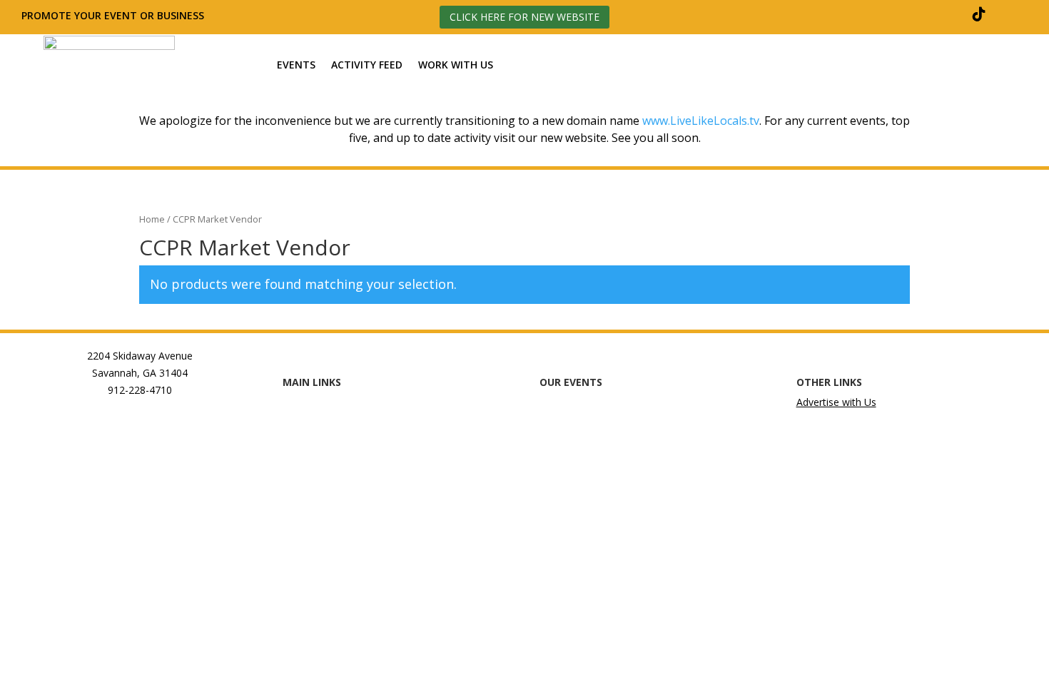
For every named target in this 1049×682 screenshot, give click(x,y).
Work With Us (455, 65)
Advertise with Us (836, 402)
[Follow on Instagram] (910, 14)
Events (296, 65)
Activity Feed (366, 65)
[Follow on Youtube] (1013, 14)
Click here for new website (524, 17)
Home (152, 219)
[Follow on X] (945, 14)
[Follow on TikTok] (979, 14)
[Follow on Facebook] (876, 14)
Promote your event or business (114, 15)
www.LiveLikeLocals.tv (700, 120)
